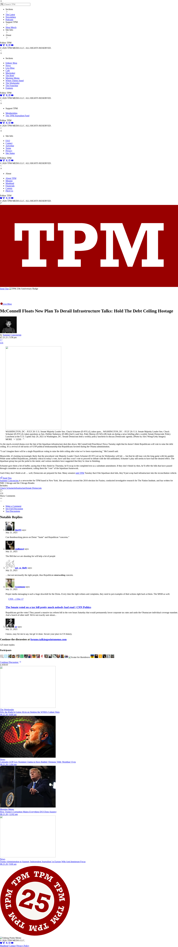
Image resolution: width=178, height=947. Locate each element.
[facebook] (4, 45)
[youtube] (12, 45)
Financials (10, 186)
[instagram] (9, 45)
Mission (9, 181)
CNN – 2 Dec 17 (16, 599)
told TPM (80, 473)
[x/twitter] (7, 45)
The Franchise (12, 85)
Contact (9, 143)
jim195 (18, 530)
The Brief (10, 75)
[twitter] (7, 943)
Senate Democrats (34, 488)
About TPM (11, 178)
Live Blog (10, 68)
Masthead (10, 183)
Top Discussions (13, 511)
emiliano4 (19, 549)
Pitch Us (9, 191)
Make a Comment (13, 506)
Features (9, 88)
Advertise (10, 146)
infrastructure (20, 488)
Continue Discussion (9, 662)
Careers (9, 188)
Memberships (11, 113)
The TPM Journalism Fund (17, 115)
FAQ (8, 141)
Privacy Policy (22, 945)
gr (16, 627)
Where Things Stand (15, 80)
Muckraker (10, 73)
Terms (8, 148)
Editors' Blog (11, 63)
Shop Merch (11, 27)
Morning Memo (12, 78)
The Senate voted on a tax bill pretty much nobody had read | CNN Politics (48, 607)
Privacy (9, 151)
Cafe (8, 70)
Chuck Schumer (7, 488)
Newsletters (11, 17)
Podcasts (9, 19)
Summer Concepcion (12, 335)
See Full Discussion (14, 508)
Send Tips (4, 288)
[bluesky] (1, 45)
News (8, 65)
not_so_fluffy (21, 568)
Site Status (10, 153)
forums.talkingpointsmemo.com (48, 639)
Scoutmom (20, 587)
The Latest (10, 14)
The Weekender (12, 83)
